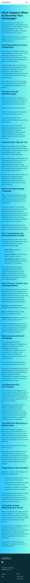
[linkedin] (2, 562)
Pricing (3, 574)
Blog (3, 576)
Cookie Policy (20, 578)
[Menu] (26, 2)
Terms (18, 574)
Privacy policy (20, 576)
